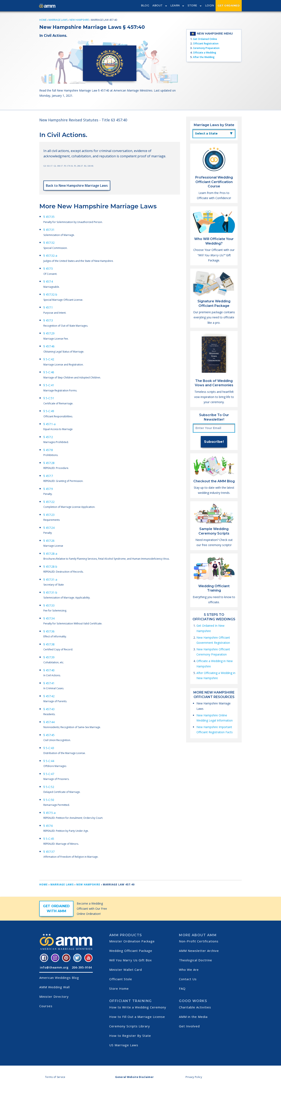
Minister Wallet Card (125, 969)
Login (209, 5)
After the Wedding (204, 57)
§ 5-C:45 (48, 839)
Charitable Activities (195, 1007)
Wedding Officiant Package (130, 951)
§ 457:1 (48, 307)
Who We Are (189, 969)
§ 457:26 (49, 541)
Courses (45, 1006)
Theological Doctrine (195, 960)
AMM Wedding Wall (54, 987)
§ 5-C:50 (48, 800)
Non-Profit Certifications (198, 941)
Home (42, 20)
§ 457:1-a (49, 424)
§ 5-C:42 (48, 359)
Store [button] (192, 5)
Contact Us (188, 979)
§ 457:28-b (50, 566)
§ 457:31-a (50, 579)
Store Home (119, 988)
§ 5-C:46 (48, 372)
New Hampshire (79, 20)
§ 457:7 (48, 476)
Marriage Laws (58, 20)
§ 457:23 (49, 515)
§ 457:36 (49, 631)
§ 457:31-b (50, 592)
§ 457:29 (49, 333)
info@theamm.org (54, 967)
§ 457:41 (49, 683)
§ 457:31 (49, 230)
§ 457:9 (48, 489)
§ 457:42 (49, 696)
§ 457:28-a (50, 554)
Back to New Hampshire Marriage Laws (77, 185)
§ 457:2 (48, 437)
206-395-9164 (82, 967)
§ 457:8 (48, 450)
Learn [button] (175, 5)
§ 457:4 (48, 281)
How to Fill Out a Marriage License (137, 1017)
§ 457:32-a (50, 256)
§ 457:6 (48, 826)
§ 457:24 (49, 528)
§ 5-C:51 (48, 398)
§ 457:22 (49, 502)
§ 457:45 (49, 735)
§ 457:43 (49, 709)
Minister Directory (54, 996)
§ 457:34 (49, 618)
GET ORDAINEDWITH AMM (56, 908)
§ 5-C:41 (48, 385)
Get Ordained (229, 5)
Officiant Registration (205, 43)
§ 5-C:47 (48, 774)
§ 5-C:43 (48, 748)
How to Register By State (130, 1036)
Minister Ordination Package (132, 941)
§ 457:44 (49, 722)
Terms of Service (55, 1077)
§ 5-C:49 (48, 411)
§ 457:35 (49, 217)
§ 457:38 (49, 644)
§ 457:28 (49, 463)
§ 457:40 (49, 670)
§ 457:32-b (50, 294)
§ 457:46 (49, 346)
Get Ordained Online (205, 39)
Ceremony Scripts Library (129, 1026)
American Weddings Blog (59, 978)
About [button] (157, 5)
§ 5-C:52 (48, 787)
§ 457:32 (49, 243)
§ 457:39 (49, 657)
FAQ (182, 988)
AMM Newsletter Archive (199, 951)
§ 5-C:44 (48, 761)
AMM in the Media (193, 1017)
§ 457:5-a (49, 813)
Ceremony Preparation (206, 48)
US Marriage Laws (123, 1045)
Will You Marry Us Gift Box (130, 960)
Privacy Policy (194, 1077)
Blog (145, 5)
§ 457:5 (48, 268)
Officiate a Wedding (204, 52)
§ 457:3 (48, 320)
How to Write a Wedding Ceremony (137, 1007)
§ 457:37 (49, 852)
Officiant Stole (120, 979)
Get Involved (189, 1026)
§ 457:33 (49, 605)
